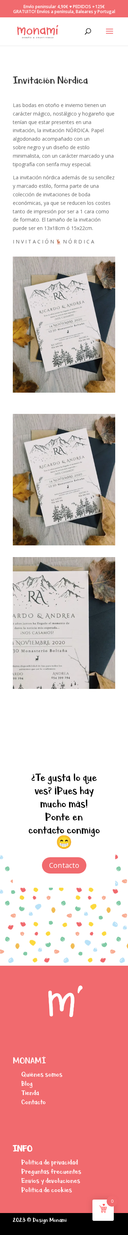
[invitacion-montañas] (64, 688)
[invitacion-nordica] (64, 545)
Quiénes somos (42, 1074)
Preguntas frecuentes (51, 1171)
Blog (27, 1083)
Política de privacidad (49, 1162)
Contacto (64, 865)
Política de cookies (46, 1189)
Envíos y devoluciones (50, 1180)
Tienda (30, 1092)
